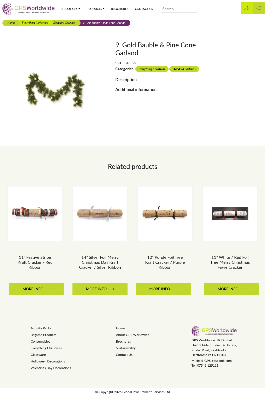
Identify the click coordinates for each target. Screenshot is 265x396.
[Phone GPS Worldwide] (247, 8)
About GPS (69, 9)
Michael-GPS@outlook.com (212, 360)
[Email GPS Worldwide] (259, 8)
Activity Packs (41, 328)
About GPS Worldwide (132, 334)
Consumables (40, 341)
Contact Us (144, 9)
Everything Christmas (35, 22)
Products (94, 9)
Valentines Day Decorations (51, 368)
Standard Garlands (64, 22)
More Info (33, 288)
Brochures (119, 9)
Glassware (38, 354)
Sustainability (126, 348)
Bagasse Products (43, 334)
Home (11, 22)
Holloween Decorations (48, 361)
